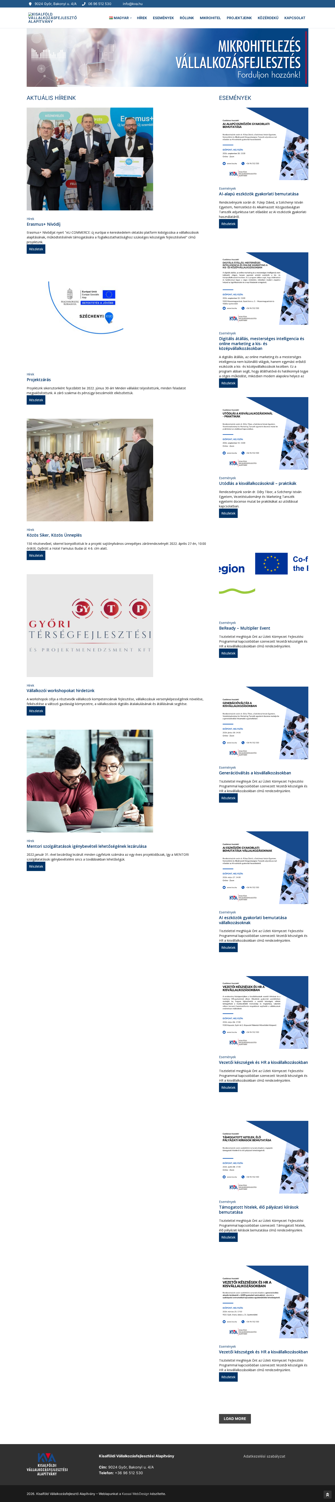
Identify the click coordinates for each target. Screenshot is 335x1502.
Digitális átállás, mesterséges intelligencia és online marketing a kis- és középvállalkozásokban (261, 343)
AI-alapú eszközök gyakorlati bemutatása (259, 193)
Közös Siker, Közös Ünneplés (54, 535)
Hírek (30, 219)
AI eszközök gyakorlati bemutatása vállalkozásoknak (253, 920)
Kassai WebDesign (135, 1494)
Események (227, 188)
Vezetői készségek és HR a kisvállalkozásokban (263, 1062)
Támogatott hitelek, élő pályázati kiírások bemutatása (259, 1209)
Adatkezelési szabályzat (264, 1456)
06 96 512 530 (99, 4)
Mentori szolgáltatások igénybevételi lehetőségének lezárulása (87, 846)
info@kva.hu (133, 4)
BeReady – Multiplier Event (244, 628)
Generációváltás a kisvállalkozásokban (255, 773)
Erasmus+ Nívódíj (43, 224)
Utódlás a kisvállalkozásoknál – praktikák (257, 483)
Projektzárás (39, 379)
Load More (235, 1418)
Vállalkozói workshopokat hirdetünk (60, 690)
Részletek (36, 249)
